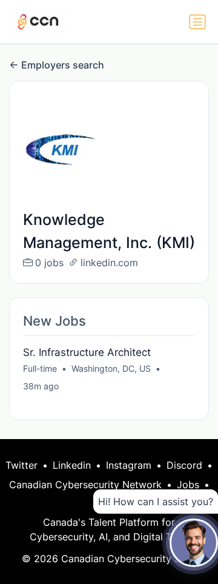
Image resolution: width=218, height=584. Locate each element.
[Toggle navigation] (197, 21)
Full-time (40, 368)
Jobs (188, 484)
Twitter (21, 465)
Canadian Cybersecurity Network (85, 484)
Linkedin (72, 465)
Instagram (128, 465)
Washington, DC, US (111, 368)
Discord (184, 465)
